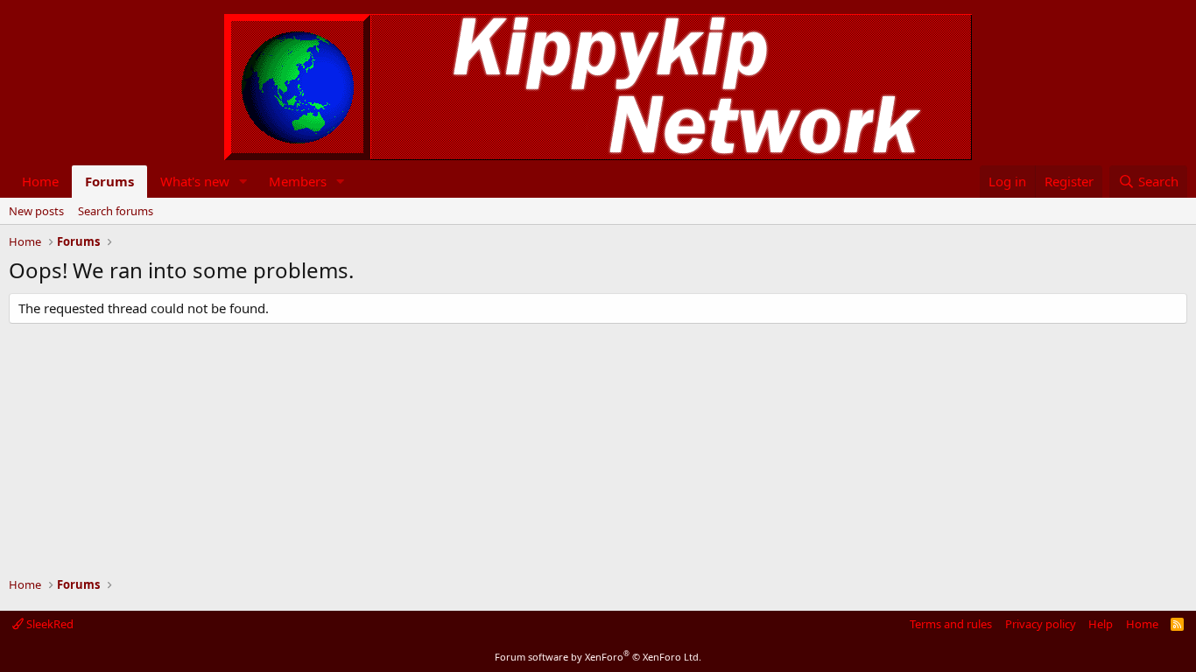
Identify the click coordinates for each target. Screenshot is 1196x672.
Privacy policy (1040, 624)
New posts (36, 211)
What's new (194, 181)
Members (298, 181)
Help (1100, 624)
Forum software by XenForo (598, 656)
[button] (243, 181)
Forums (109, 181)
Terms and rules (951, 624)
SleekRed (49, 624)
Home (40, 181)
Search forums (115, 211)
